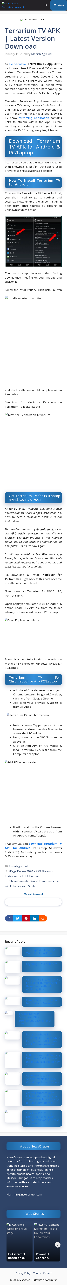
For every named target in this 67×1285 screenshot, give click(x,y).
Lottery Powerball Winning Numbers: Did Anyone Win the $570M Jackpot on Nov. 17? (43, 1060)
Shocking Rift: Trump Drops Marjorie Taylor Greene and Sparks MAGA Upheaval (42, 1118)
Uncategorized (18, 866)
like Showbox (17, 64)
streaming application (34, 118)
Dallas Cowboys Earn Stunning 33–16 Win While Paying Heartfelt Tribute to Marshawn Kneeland (43, 1039)
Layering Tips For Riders (41, 964)
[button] (45, 5)
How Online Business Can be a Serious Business (42, 1001)
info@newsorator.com (28, 1194)
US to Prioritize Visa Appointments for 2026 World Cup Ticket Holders (42, 1079)
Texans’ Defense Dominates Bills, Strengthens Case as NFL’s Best (35, 1019)
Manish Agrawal (33, 894)
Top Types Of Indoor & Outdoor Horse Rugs (40, 951)
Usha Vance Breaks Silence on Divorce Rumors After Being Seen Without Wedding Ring (43, 984)
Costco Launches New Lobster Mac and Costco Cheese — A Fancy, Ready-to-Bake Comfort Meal (42, 1098)
